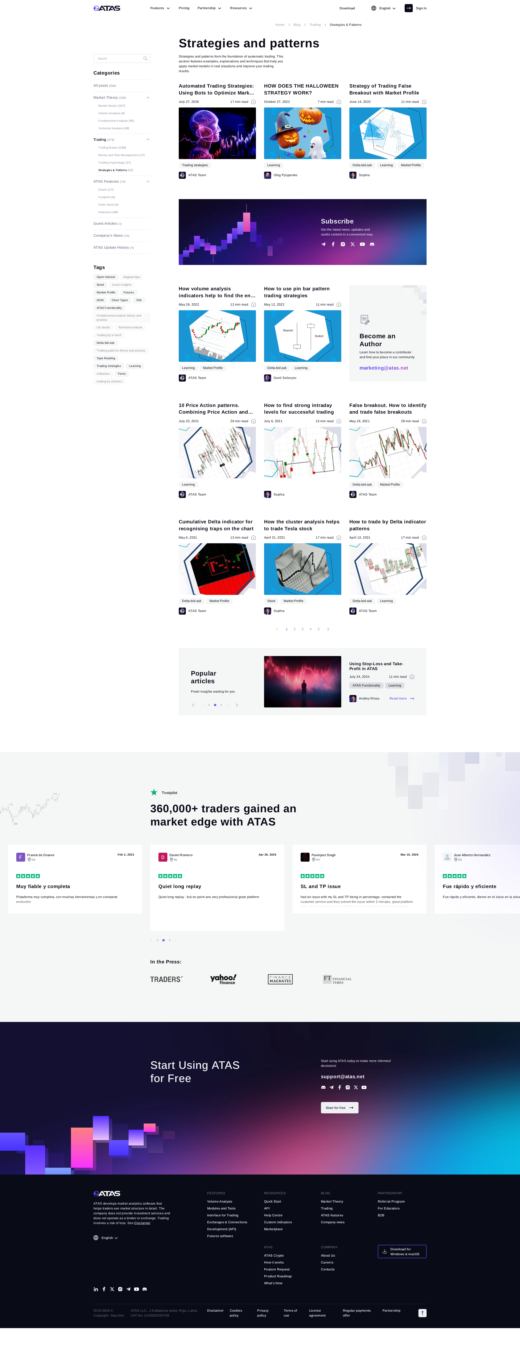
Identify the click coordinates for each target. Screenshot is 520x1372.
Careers (327, 1262)
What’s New (273, 1283)
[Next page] (328, 629)
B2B (381, 1215)
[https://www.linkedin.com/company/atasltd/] (95, 1289)
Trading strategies (195, 165)
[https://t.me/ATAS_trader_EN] (128, 1289)
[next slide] (193, 705)
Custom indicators (278, 1222)
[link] (347, 8)
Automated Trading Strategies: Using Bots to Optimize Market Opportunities (216, 92)
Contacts (328, 1269)
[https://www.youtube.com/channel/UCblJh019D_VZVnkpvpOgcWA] (364, 1087)
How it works (274, 1262)
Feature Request (277, 1269)
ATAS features (332, 1215)
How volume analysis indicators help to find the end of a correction (216, 295)
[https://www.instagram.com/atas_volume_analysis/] (347, 1087)
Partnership (391, 1310)
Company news (332, 1222)
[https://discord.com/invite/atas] (323, 1087)
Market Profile (411, 165)
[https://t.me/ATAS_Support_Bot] (331, 1087)
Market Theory (332, 1201)
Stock (271, 601)
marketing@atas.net (384, 368)
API (267, 1208)
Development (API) (221, 1229)
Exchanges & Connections (227, 1222)
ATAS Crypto (274, 1255)
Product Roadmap (278, 1276)
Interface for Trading (222, 1215)
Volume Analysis (219, 1201)
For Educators (389, 1208)
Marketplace (273, 1229)
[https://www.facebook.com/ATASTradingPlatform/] (339, 1087)
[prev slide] (236, 705)
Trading (327, 1208)
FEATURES (216, 1193)
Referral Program (391, 1201)
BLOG (325, 1193)
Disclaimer (215, 1310)
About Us (328, 1255)
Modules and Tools (221, 1208)
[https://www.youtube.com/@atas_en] (136, 1289)
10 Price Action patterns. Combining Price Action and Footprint (213, 412)
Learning (273, 165)
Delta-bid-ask (362, 165)
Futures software (220, 1236)
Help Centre (273, 1215)
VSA (356, 685)
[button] (422, 1313)
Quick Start (272, 1201)
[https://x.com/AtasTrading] (355, 1087)
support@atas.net (343, 1076)
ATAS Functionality (381, 685)
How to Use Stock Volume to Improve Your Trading (377, 666)
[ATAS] (106, 8)
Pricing (184, 8)
